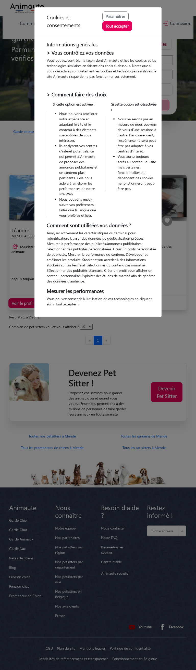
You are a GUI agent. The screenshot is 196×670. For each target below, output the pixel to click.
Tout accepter (117, 26)
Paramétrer (115, 16)
